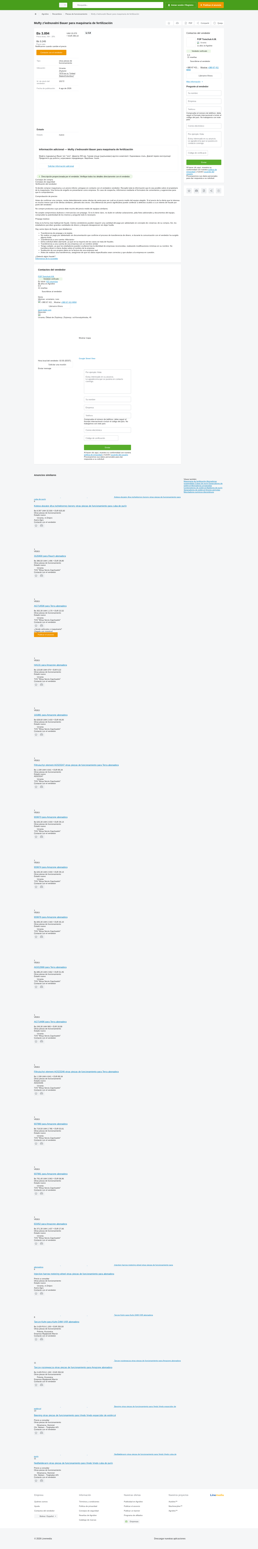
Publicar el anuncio (46, 635)
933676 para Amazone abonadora (50, 917)
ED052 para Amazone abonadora (50, 1224)
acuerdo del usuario (119, 455)
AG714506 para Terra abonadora (50, 606)
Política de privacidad (88, 1506)
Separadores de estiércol (195, 490)
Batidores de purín (214, 488)
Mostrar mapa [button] (85, 338)
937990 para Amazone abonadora (50, 1124)
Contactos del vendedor (44, 1511)
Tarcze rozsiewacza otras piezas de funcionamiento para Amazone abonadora (73, 1367)
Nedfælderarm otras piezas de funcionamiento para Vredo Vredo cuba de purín (73, 1463)
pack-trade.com (44, 310)
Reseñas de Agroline (88, 1515)
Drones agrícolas (213, 490)
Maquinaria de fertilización (195, 481)
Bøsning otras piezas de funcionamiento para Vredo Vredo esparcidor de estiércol (75, 1415)
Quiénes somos (41, 1502)
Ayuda (37, 1506)
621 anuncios (52, 281)
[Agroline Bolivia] (45, 5)
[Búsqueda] (75, 5)
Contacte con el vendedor (51, 52)
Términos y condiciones (89, 1502)
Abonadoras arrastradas (201, 486)
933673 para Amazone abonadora (50, 817)
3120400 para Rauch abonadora (50, 556)
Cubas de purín (202, 483)
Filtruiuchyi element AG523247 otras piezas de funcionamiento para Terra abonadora (76, 765)
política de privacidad (93, 455)
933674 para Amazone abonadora (50, 867)
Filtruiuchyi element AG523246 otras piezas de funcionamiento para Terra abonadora (76, 1071)
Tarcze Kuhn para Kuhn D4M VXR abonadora (56, 1322)
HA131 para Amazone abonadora (50, 665)
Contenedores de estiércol (195, 488)
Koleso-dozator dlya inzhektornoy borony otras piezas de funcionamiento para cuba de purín (80, 506)
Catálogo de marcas (87, 1520)
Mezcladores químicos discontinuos (199, 492)
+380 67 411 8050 (69, 302)
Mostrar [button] (57, 302)
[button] (169, 23)
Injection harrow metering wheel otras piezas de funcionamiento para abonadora (74, 1274)
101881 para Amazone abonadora (50, 715)
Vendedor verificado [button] (51, 279)
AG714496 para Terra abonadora (50, 1021)
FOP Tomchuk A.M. (46, 276)
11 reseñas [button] (42, 288)
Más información (193, 82)
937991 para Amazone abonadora (50, 1174)
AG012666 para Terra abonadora (50, 967)
